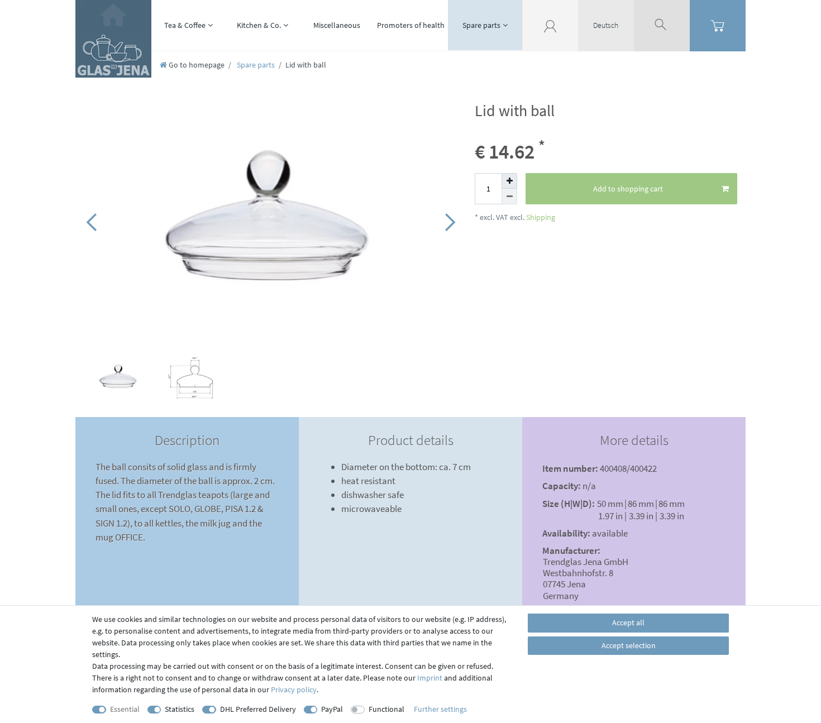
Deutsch (605, 25)
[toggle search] (662, 25)
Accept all (628, 622)
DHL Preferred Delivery (258, 709)
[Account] (550, 25)
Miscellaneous (336, 25)
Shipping (539, 217)
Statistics (179, 709)
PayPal (332, 709)
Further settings (440, 709)
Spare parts (481, 25)
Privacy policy (294, 689)
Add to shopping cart (628, 189)
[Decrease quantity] (509, 196)
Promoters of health (411, 25)
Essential (125, 709)
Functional (386, 709)
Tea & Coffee (185, 25)
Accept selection (629, 645)
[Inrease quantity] (509, 181)
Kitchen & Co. (259, 25)
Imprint (429, 678)
